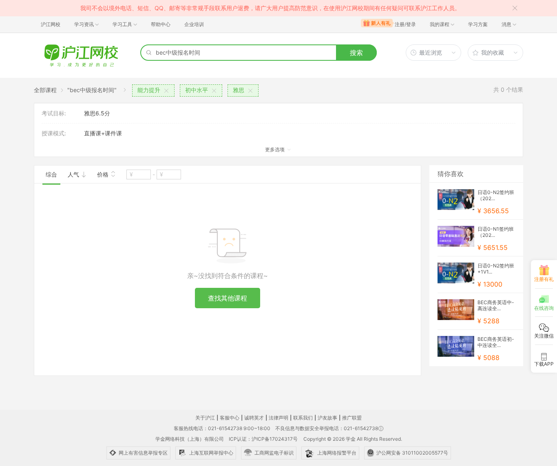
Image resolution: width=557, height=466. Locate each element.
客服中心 (229, 418)
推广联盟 (352, 418)
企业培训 (194, 24)
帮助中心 (160, 24)
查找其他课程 (227, 298)
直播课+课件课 (103, 133)
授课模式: (54, 133)
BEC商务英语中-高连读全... (495, 305)
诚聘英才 (254, 418)
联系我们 (303, 418)
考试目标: (54, 113)
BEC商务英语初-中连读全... (495, 342)
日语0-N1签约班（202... (495, 232)
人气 (74, 174)
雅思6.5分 (97, 113)
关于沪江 (205, 418)
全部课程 (45, 89)
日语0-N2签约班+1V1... (495, 269)
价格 (103, 174)
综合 (51, 174)
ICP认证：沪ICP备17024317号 (263, 439)
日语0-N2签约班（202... (495, 195)
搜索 (356, 53)
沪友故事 (327, 418)
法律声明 (278, 418)
